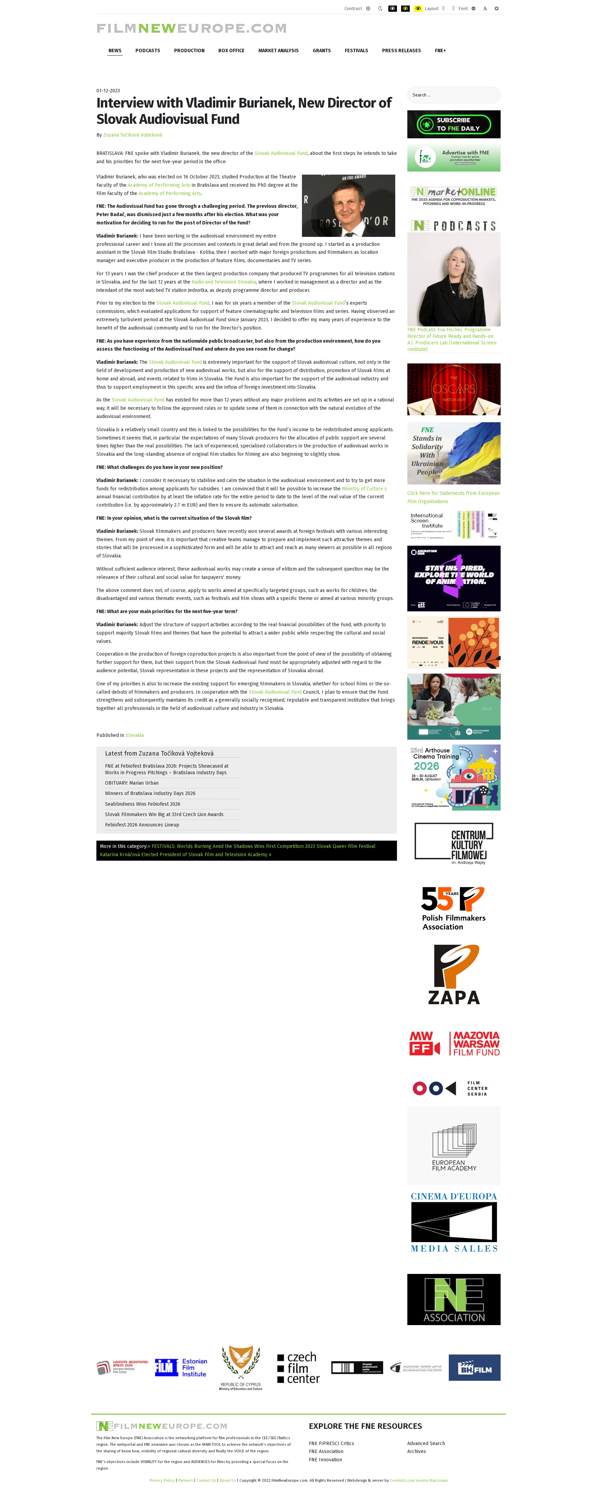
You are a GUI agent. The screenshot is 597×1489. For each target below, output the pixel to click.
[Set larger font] (497, 8)
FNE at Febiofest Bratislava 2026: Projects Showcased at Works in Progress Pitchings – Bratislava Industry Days (166, 769)
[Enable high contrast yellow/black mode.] (418, 8)
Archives (416, 1451)
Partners (185, 1480)
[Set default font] (485, 8)
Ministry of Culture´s (364, 489)
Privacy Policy (162, 1480)
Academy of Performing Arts (159, 185)
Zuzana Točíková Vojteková (132, 135)
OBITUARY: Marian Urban (132, 783)
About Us (228, 1480)
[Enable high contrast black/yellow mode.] (405, 8)
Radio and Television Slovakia (224, 282)
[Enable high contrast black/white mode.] (392, 8)
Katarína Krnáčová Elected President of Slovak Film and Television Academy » (186, 855)
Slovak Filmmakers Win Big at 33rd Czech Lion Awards (164, 814)
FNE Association (326, 1451)
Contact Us (207, 1480)
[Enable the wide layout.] (453, 8)
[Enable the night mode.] (380, 8)
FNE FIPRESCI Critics (331, 1443)
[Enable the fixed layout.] (443, 8)
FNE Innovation (325, 1460)
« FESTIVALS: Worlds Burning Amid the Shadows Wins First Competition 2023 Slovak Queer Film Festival (262, 846)
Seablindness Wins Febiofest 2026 (142, 804)
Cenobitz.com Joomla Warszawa (419, 1480)
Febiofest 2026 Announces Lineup (142, 825)
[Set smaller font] (473, 8)
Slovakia (134, 735)
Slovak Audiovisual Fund (281, 153)
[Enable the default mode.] (368, 8)
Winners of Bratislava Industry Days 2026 (150, 793)
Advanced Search (426, 1443)
